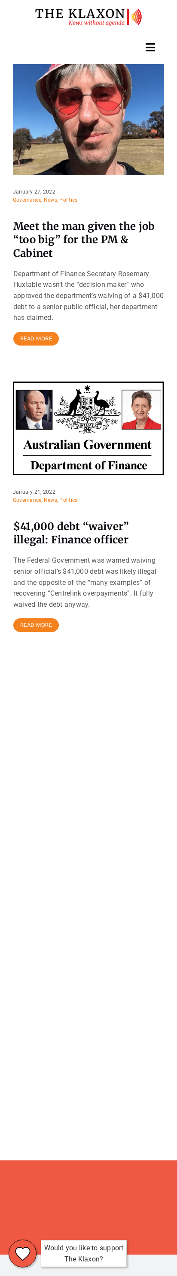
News (50, 200)
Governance (27, 200)
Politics (68, 200)
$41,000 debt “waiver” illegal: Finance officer (71, 533)
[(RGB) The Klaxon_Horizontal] (88, 12)
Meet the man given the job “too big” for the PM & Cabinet (84, 239)
